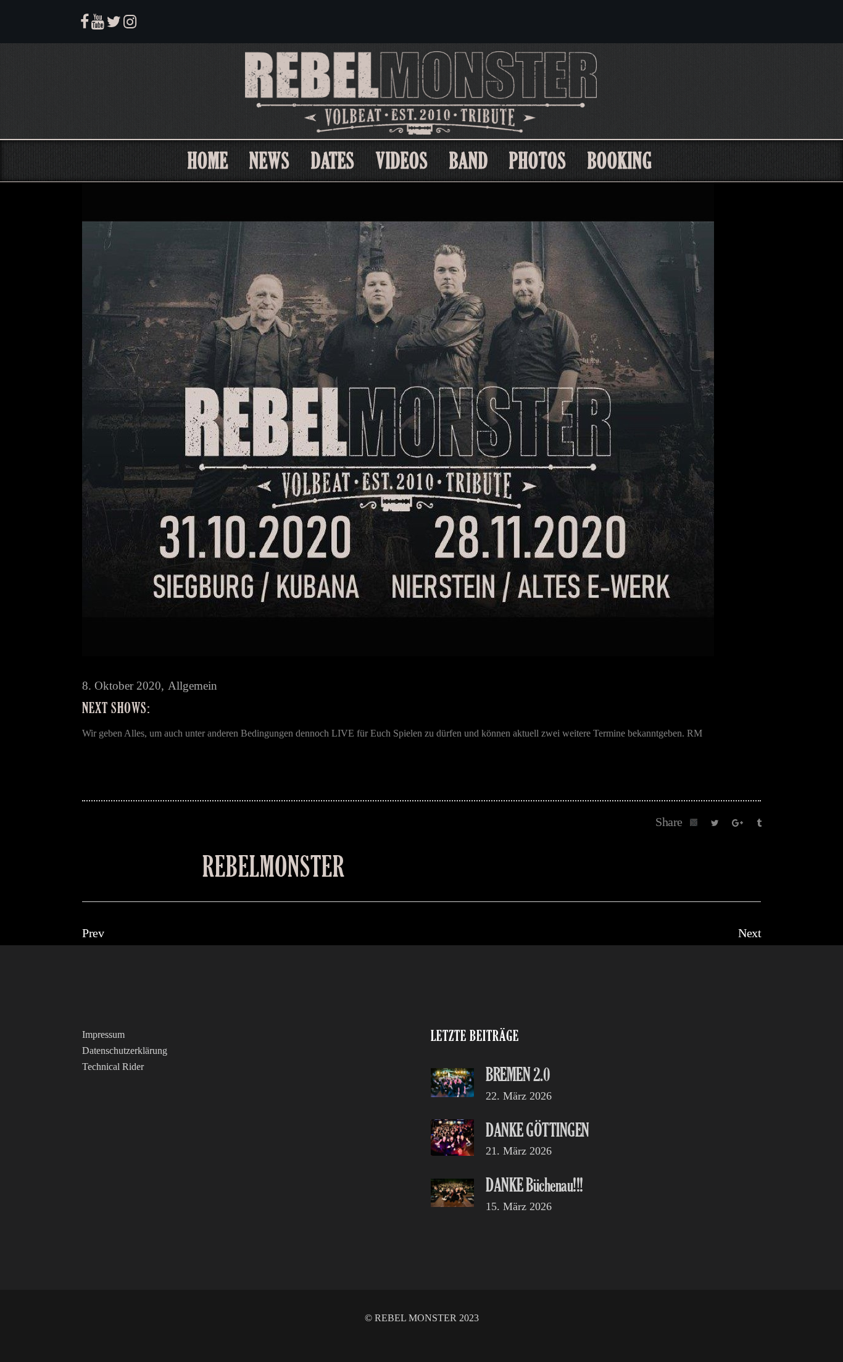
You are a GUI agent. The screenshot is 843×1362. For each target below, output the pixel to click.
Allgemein (192, 685)
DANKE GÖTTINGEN (537, 1129)
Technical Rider (113, 1066)
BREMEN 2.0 (518, 1074)
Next (749, 933)
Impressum (103, 1034)
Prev (93, 933)
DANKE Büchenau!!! (534, 1184)
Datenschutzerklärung (124, 1050)
